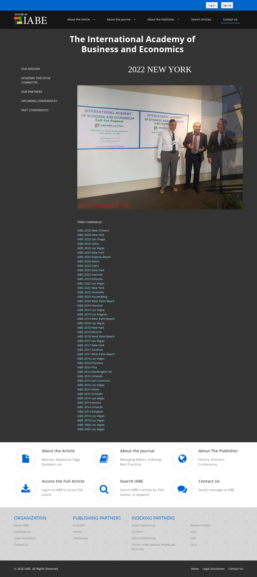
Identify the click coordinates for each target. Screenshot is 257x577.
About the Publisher (162, 19)
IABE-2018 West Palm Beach (96, 336)
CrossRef (79, 525)
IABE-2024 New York (90, 252)
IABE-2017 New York (90, 345)
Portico (77, 532)
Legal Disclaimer (25, 538)
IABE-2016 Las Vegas (91, 358)
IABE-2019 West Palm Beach (96, 319)
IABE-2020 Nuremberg (92, 297)
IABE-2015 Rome (88, 389)
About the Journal (120, 19)
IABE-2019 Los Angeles (92, 314)
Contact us (21, 544)
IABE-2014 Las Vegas (91, 398)
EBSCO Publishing (144, 538)
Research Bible (200, 525)
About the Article (80, 19)
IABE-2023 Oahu (88, 266)
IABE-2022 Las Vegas (91, 283)
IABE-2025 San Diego (91, 239)
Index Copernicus (143, 525)
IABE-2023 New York (90, 270)
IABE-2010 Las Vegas (91, 420)
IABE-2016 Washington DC (94, 372)
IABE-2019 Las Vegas (91, 310)
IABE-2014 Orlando (90, 407)
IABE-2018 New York (90, 327)
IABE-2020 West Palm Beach (96, 301)
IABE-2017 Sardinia (90, 350)
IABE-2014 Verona (89, 403)
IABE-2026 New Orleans (93, 230)
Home (195, 569)
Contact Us (230, 19)
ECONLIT (137, 532)
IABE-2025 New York (90, 235)
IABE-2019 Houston (90, 305)
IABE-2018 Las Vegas (91, 323)
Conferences (22, 532)
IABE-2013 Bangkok (90, 411)
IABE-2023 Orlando (90, 279)
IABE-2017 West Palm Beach (96, 354)
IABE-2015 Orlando (90, 394)
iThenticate (80, 538)
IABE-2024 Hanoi (88, 261)
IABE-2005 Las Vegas (91, 429)
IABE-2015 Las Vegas (91, 385)
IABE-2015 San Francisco (93, 380)
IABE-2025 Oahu (88, 244)
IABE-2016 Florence (90, 363)
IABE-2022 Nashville (90, 292)
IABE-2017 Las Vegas (91, 341)
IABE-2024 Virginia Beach (94, 257)
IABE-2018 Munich (89, 332)
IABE (27, 569)
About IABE (21, 525)
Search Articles (201, 19)
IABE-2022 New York (90, 288)
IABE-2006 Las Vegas (91, 425)
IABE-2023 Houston (90, 274)
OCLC (194, 544)
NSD (193, 532)
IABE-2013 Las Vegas (91, 416)
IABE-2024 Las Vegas (91, 248)
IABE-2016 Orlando (90, 376)
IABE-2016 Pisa (87, 367)
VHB (193, 538)
